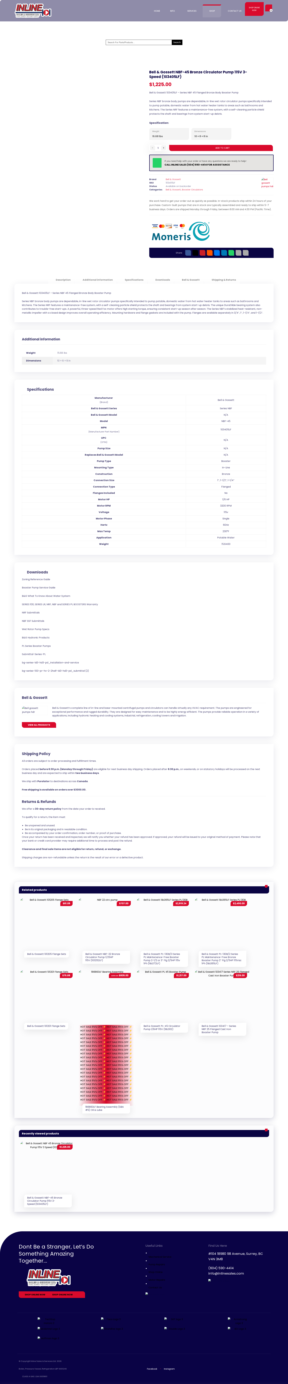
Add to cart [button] (64, 909)
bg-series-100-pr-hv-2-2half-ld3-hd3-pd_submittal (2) (55, 671)
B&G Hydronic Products (36, 637)
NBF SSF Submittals (33, 621)
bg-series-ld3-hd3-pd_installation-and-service (50, 662)
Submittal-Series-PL (34, 654)
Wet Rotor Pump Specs (35, 629)
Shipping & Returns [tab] (223, 280)
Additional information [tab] (97, 280)
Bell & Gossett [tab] (191, 280)
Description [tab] (63, 280)
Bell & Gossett (173, 179)
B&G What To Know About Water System (46, 596)
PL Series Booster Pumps (36, 646)
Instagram (169, 1368)
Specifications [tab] (133, 280)
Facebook (152, 1368)
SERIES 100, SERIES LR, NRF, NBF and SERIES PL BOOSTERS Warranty (60, 604)
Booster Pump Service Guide (38, 587)
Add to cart (222, 147)
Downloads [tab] (162, 280)
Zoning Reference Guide (36, 579)
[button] (268, 7)
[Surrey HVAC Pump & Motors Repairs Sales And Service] (33, 10)
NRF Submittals (31, 612)
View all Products (39, 724)
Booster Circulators (192, 189)
